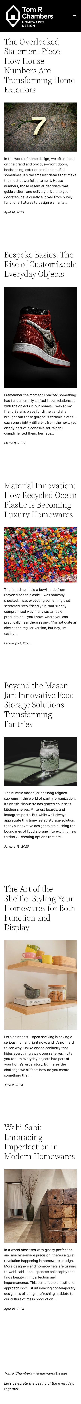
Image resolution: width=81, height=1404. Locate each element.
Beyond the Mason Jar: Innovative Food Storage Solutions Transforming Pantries (39, 705)
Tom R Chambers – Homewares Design (35, 1373)
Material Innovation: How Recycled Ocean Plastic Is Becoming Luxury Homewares (40, 500)
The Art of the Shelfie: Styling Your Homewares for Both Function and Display (39, 908)
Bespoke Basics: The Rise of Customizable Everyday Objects (40, 264)
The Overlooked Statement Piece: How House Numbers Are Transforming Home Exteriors (39, 66)
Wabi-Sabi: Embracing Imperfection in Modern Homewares (39, 1142)
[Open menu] (75, 16)
